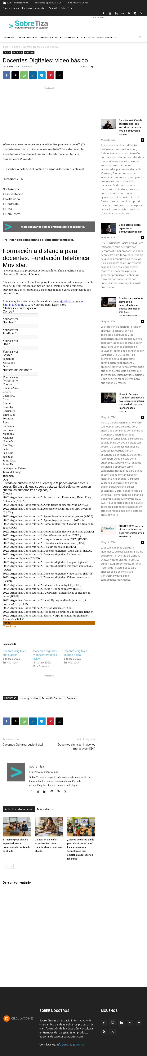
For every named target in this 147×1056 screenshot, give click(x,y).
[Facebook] (103, 13)
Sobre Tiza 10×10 (106, 37)
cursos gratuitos (29, 698)
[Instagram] (110, 13)
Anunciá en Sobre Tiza (60, 7)
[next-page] (11, 866)
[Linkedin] (116, 13)
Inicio (5, 46)
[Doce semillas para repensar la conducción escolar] (108, 228)
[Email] (59, 75)
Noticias (9, 37)
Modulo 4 (29, 52)
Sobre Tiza (13, 66)
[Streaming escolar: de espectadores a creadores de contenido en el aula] (17, 826)
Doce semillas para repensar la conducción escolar (130, 228)
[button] (139, 37)
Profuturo (17, 52)
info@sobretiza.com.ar (71, 1044)
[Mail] (122, 13)
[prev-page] (5, 866)
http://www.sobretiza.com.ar (43, 772)
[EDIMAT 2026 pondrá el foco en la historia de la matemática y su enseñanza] (108, 529)
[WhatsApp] (24, 75)
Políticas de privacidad (33, 7)
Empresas (70, 37)
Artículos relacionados (19, 809)
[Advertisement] (99, 24)
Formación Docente (52, 698)
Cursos (16, 46)
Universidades (26, 37)
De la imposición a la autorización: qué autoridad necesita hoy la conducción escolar (130, 127)
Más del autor (45, 809)
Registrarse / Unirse (78, 2)
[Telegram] (135, 13)
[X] (141, 13)
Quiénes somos (11, 7)
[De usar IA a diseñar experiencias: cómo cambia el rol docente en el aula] (49, 826)
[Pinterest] (50, 75)
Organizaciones (49, 37)
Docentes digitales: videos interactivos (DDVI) (45, 654)
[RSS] (129, 13)
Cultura (86, 37)
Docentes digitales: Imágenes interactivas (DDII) (76, 746)
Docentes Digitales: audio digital (23, 744)
